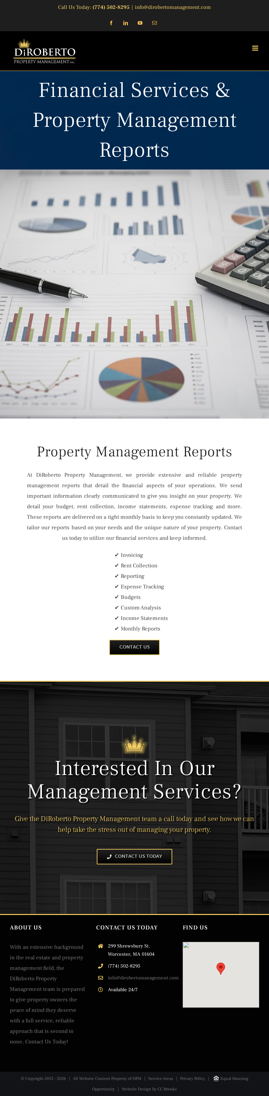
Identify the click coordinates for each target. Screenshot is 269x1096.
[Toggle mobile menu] (255, 48)
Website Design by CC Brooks (149, 1089)
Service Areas (160, 1078)
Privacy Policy (192, 1078)
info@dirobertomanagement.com (173, 7)
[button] (221, 968)
